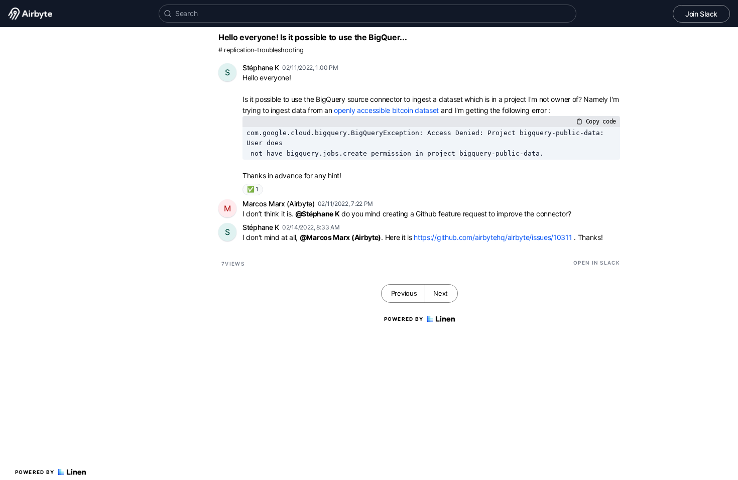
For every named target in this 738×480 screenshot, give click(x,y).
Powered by (35, 472)
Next (440, 293)
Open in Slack (596, 263)
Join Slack (701, 14)
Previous (404, 293)
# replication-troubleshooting (260, 50)
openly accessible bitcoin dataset (386, 110)
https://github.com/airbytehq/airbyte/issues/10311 (493, 237)
